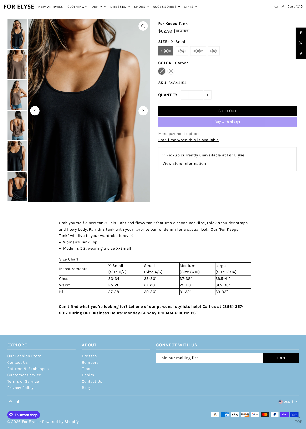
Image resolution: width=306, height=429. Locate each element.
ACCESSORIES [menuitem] (165, 7)
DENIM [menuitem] (97, 7)
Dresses (89, 356)
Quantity (168, 95)
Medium (198, 50)
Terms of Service (23, 381)
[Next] (143, 110)
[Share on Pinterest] (301, 53)
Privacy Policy (20, 387)
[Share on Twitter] (301, 43)
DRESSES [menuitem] (118, 7)
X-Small (165, 50)
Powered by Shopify (60, 421)
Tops (86, 368)
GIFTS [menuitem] (189, 7)
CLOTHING (75, 7)
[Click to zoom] (143, 26)
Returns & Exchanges (28, 368)
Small (182, 50)
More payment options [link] (179, 133)
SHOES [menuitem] (140, 7)
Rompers (90, 362)
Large (213, 50)
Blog (86, 387)
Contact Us (17, 362)
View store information (184, 163)
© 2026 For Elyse (23, 421)
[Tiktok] (18, 402)
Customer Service (24, 375)
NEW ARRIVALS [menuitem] (50, 7)
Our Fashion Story (24, 356)
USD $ (289, 402)
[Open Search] (276, 6)
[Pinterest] (10, 402)
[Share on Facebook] (301, 33)
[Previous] (35, 110)
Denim (88, 375)
